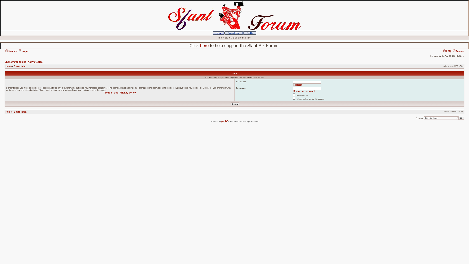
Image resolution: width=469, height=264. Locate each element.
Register (13, 51)
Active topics (35, 61)
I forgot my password (304, 91)
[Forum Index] (233, 34)
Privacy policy (128, 92)
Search (459, 51)
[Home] (218, 34)
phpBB (224, 121)
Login (24, 51)
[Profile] (249, 34)
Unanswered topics (15, 61)
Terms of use (110, 92)
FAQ (448, 51)
